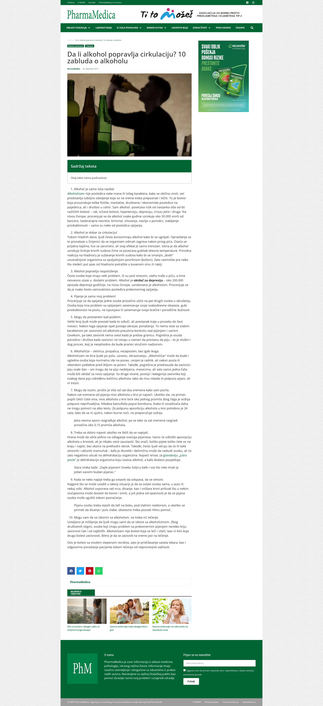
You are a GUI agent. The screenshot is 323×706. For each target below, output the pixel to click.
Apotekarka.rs (249, 702)
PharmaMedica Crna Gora (110, 2)
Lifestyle (89, 46)
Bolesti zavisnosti (75, 46)
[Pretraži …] (252, 27)
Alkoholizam (76, 193)
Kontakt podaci (212, 702)
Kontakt (91, 2)
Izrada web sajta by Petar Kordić (147, 702)
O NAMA (81, 2)
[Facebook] (247, 2)
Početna (70, 2)
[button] (78, 27)
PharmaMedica (80, 582)
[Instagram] (253, 2)
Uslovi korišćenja (231, 702)
